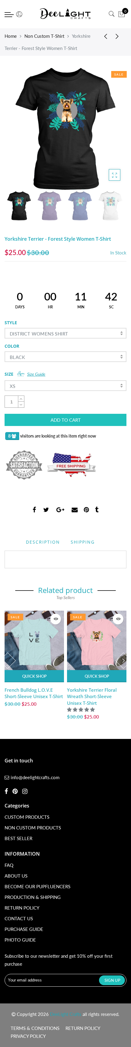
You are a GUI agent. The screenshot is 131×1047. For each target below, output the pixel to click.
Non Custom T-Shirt (44, 36)
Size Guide (36, 374)
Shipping (83, 542)
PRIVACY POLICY (28, 1036)
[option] (65, 129)
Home (11, 36)
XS (13, 386)
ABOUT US (16, 875)
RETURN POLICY (22, 907)
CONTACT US (19, 918)
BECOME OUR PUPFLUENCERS (37, 886)
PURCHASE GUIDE (24, 929)
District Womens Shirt (39, 333)
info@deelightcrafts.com (35, 777)
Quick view (55, 619)
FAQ (9, 865)
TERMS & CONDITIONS (35, 1028)
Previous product (103, 36)
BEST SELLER (18, 838)
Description (43, 542)
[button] (81, 709)
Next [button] (111, 128)
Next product (118, 36)
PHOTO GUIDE (20, 939)
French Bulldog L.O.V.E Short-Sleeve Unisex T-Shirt (34, 693)
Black (17, 357)
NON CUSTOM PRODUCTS (33, 827)
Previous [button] (19, 128)
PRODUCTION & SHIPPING (33, 897)
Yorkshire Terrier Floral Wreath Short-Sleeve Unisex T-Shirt (92, 696)
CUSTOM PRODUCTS (27, 817)
